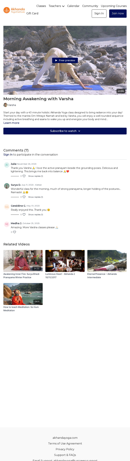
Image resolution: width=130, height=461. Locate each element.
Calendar (73, 6)
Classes (41, 6)
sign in (8, 154)
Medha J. (16, 223)
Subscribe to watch (63, 131)
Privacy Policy (65, 449)
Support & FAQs (65, 455)
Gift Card (32, 13)
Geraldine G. (18, 205)
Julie (13, 163)
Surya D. (16, 184)
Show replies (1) (35, 176)
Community (90, 6)
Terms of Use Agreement (65, 443)
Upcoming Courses (114, 6)
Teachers (55, 6)
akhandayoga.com (65, 437)
